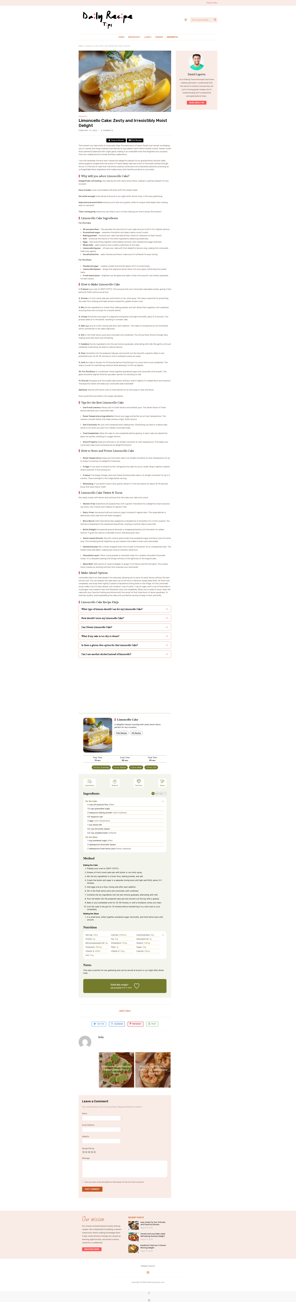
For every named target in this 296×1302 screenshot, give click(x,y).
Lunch (147, 37)
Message (86, 1158)
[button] (163, 801)
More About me (196, 103)
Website (85, 1136)
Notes (162, 785)
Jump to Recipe (117, 140)
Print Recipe (136, 140)
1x (153, 793)
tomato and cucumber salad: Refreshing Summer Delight (152, 1235)
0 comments (107, 131)
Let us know (115, 987)
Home (121, 37)
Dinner (159, 37)
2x (157, 793)
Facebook (118, 1024)
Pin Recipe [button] (136, 733)
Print (153, 1024)
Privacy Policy (211, 3)
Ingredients (89, 785)
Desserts (172, 37)
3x (161, 793)
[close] (149, 1293)
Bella (101, 1037)
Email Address (88, 1125)
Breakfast (134, 37)
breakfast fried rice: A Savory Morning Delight (153, 1246)
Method (115, 785)
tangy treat (125, 1011)
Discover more (91, 1249)
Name (84, 1113)
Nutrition (138, 785)
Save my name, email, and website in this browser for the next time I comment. (114, 1182)
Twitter (100, 1024)
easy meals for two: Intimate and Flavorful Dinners (152, 1223)
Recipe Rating (88, 1148)
